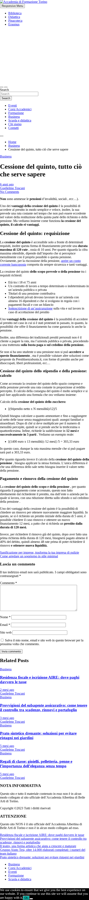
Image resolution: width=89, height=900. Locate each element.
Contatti (13, 128)
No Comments (9, 192)
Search (4, 90)
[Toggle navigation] (1, 87)
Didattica (14, 17)
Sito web (6, 632)
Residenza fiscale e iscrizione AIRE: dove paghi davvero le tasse (42, 835)
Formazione (16, 113)
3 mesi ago (7, 718)
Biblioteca (15, 13)
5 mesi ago (7, 746)
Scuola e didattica (19, 120)
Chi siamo (15, 124)
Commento (8, 583)
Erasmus (13, 24)
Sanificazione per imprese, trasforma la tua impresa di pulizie (39, 552)
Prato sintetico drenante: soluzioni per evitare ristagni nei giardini (42, 857)
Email (5, 625)
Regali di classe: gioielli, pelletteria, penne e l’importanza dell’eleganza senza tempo (36, 763)
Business (14, 116)
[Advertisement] (44, 56)
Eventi (12, 105)
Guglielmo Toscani (12, 188)
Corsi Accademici (19, 109)
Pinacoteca (15, 20)
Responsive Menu (12, 5)
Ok (26, 897)
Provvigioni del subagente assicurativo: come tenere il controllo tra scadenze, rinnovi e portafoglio (43, 707)
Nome (5, 617)
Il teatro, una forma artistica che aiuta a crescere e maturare (38, 846)
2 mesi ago (7, 690)
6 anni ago (7, 184)
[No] (31, 898)
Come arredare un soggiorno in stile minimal (29, 556)
